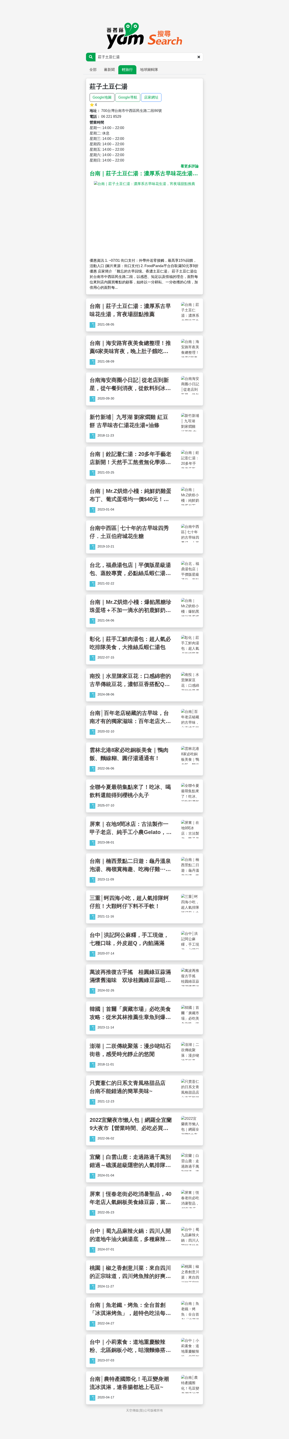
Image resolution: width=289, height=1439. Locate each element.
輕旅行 (127, 70)
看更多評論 (190, 166)
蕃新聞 (109, 70)
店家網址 (151, 97)
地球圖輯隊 (149, 70)
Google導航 (127, 97)
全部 (93, 70)
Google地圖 (102, 97)
